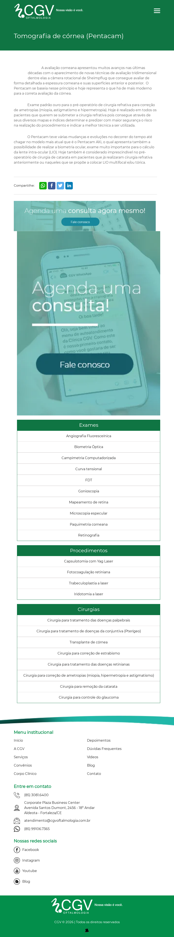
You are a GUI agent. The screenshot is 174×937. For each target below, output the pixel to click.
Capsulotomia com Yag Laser (88, 561)
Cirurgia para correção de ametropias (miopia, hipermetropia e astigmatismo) (88, 675)
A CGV (19, 749)
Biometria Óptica (88, 447)
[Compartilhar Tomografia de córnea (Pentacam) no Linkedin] (69, 185)
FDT (88, 480)
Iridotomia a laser (88, 594)
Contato (94, 774)
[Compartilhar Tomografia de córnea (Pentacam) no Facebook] (51, 185)
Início (18, 740)
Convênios (23, 765)
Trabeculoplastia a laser (88, 583)
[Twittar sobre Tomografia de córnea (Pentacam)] (60, 185)
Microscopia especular (88, 513)
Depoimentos (99, 740)
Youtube (29, 871)
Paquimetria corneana (89, 524)
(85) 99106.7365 (37, 829)
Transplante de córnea (89, 642)
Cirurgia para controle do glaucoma (89, 697)
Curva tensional (88, 469)
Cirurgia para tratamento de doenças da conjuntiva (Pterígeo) (88, 631)
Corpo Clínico (25, 774)
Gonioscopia (88, 491)
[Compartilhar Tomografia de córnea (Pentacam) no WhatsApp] (43, 185)
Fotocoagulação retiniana (88, 572)
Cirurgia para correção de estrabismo (89, 653)
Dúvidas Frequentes (104, 749)
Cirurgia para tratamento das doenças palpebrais (88, 620)
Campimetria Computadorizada (89, 458)
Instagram (31, 860)
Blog (91, 765)
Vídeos (92, 757)
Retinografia (88, 535)
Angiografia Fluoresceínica (88, 436)
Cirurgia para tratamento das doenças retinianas (89, 664)
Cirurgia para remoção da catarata (88, 687)
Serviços (21, 757)
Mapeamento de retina (88, 502)
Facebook (30, 850)
